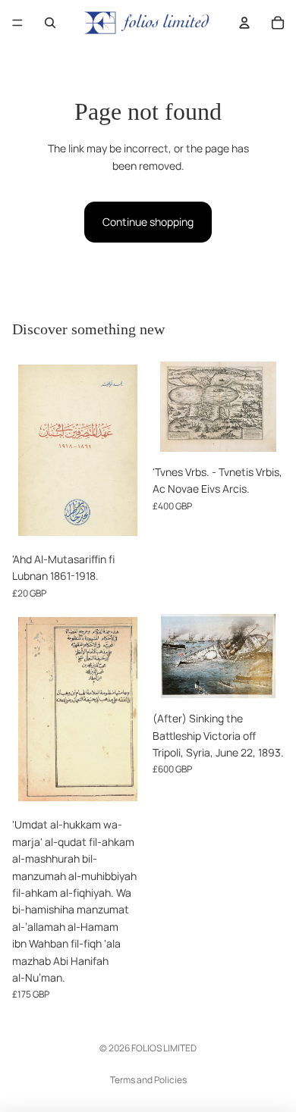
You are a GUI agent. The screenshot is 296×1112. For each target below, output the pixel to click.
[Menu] (17, 22)
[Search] (50, 22)
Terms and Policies (148, 1079)
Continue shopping (148, 222)
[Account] (244, 22)
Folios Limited (164, 1048)
